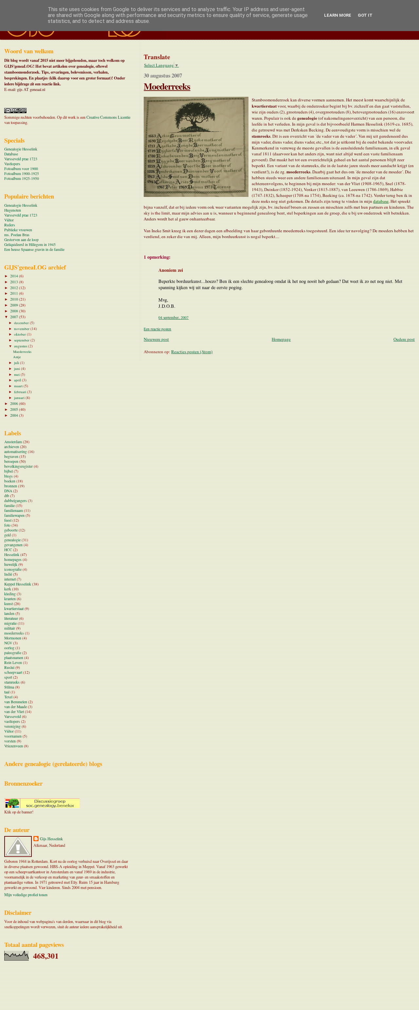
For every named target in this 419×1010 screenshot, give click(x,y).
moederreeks (14, 633)
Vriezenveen (13, 745)
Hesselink (11, 554)
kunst (8, 603)
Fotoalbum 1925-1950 (21, 178)
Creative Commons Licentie (108, 117)
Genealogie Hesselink (20, 149)
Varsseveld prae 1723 (20, 158)
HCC (8, 549)
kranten (10, 598)
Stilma (9, 687)
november (22, 328)
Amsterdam (13, 441)
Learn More (337, 15)
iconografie (13, 569)
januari (20, 397)
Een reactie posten (157, 328)
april (18, 379)
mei (17, 374)
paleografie (12, 652)
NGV (8, 642)
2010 (14, 299)
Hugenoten (12, 210)
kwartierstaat (14, 608)
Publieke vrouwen (18, 229)
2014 (14, 275)
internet (10, 579)
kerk (7, 588)
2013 (14, 281)
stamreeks (12, 682)
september (22, 340)
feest (7, 520)
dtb (6, 495)
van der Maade (15, 706)
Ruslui (9, 667)
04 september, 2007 (173, 317)
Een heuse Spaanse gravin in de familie (34, 249)
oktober (20, 334)
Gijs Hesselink (51, 838)
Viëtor (9, 220)
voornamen (13, 736)
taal (6, 691)
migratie (10, 623)
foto (7, 525)
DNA (8, 490)
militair (9, 628)
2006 (14, 403)
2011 (14, 293)
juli (17, 362)
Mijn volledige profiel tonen (25, 894)
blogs (8, 476)
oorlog (9, 647)
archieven (11, 446)
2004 (14, 415)
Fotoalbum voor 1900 (21, 168)
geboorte (11, 530)
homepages (13, 559)
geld (7, 534)
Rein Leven (13, 662)
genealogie (12, 539)
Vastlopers (12, 163)
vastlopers (12, 721)
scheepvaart (13, 672)
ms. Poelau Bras (16, 234)
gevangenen (13, 544)
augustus (21, 345)
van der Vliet (14, 711)
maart (19, 385)
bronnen (10, 485)
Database (11, 153)
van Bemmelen (15, 701)
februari (20, 391)
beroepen (11, 461)
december (22, 322)
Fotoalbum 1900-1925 (21, 173)
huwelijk (10, 564)
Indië (8, 574)
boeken (9, 481)
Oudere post (404, 339)
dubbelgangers (15, 500)
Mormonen (12, 638)
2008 (14, 310)
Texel (8, 696)
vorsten (10, 741)
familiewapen (14, 515)
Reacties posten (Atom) (191, 352)
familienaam (13, 510)
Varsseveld (12, 716)
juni (17, 368)
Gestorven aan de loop (21, 239)
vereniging (12, 726)
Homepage (281, 339)
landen (9, 613)
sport (8, 677)
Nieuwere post (156, 339)
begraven (11, 456)
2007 (14, 316)
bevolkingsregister (18, 466)
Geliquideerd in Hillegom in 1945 (30, 244)
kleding (10, 593)
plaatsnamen (13, 657)
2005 (14, 409)
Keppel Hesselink (17, 584)
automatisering (15, 451)
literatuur (11, 618)
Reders (9, 224)
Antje (17, 357)
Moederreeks (167, 86)
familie (9, 505)
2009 (14, 305)
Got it (365, 15)
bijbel (8, 471)
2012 (14, 287)
